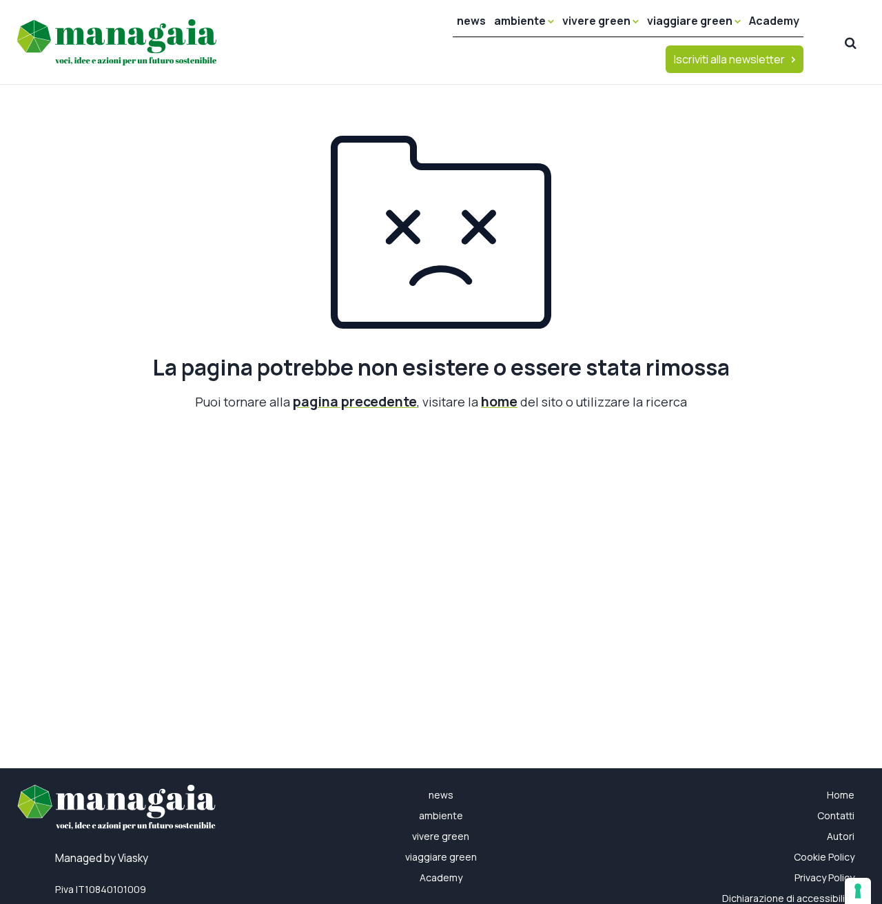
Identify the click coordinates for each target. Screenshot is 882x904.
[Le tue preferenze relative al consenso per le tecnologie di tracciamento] (858, 891)
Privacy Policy (824, 877)
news (471, 20)
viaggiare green (691, 20)
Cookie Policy (824, 856)
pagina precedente (355, 401)
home (499, 401)
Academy (774, 20)
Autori (840, 836)
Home (840, 794)
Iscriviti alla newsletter (729, 59)
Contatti (835, 815)
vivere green (597, 20)
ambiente (521, 20)
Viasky (133, 858)
